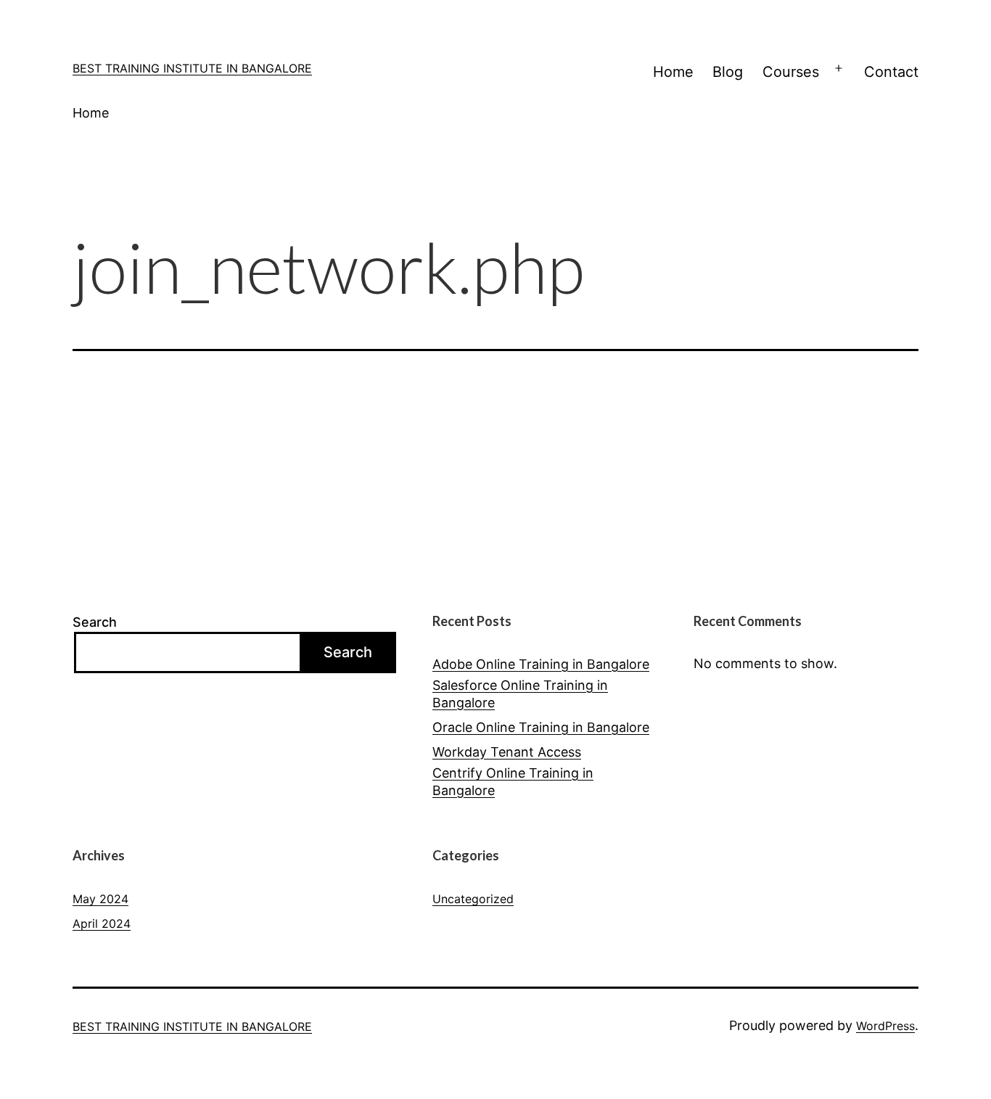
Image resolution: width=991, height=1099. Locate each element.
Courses (790, 72)
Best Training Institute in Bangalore (192, 68)
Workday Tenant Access (506, 752)
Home (673, 72)
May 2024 (100, 899)
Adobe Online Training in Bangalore (540, 664)
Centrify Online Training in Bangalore (512, 781)
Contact (891, 72)
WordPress (885, 1025)
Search (95, 622)
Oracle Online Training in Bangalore (540, 727)
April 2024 (102, 923)
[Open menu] (839, 69)
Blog (727, 72)
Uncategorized (473, 899)
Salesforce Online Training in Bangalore (520, 693)
